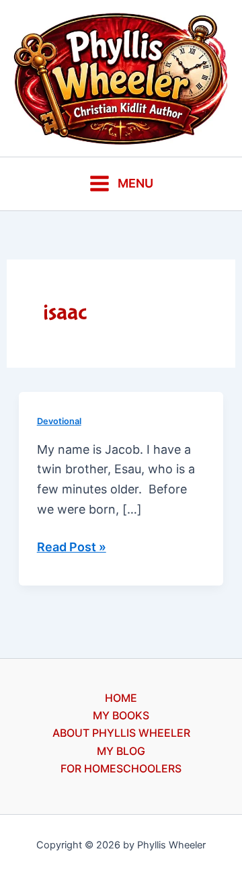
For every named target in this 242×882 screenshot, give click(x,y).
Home (121, 698)
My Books (121, 715)
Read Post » (71, 548)
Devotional (59, 421)
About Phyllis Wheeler (121, 732)
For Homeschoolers (121, 768)
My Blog (121, 751)
